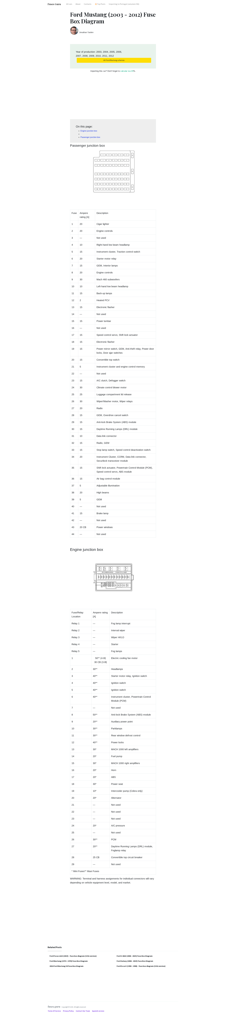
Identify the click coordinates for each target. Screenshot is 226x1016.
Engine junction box (89, 131)
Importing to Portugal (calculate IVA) (124, 4)
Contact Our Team (83, 1011)
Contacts (87, 4)
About (78, 4)
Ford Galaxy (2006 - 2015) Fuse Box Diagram (135, 961)
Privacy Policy (68, 1011)
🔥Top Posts (100, 4)
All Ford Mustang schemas (114, 60)
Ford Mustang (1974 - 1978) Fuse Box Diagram (69, 961)
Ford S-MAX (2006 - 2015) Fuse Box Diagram (135, 956)
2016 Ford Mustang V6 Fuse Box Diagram (66, 966)
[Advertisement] (113, 97)
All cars (69, 4)
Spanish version (98, 1011)
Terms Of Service (54, 1011)
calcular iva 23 (126, 71)
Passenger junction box (90, 137)
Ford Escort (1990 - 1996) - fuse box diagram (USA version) (141, 966)
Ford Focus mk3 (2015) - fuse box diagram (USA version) (73, 956)
